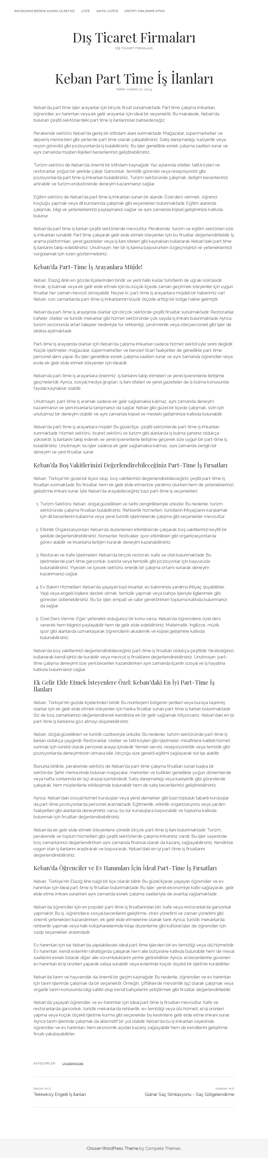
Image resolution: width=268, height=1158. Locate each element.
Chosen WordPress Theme (112, 1148)
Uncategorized (72, 1063)
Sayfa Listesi (107, 11)
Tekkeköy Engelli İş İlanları (60, 1094)
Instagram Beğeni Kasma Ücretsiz (44, 11)
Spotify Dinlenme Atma (144, 11)
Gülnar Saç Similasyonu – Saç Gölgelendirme (189, 1094)
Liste (85, 11)
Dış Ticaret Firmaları (134, 37)
